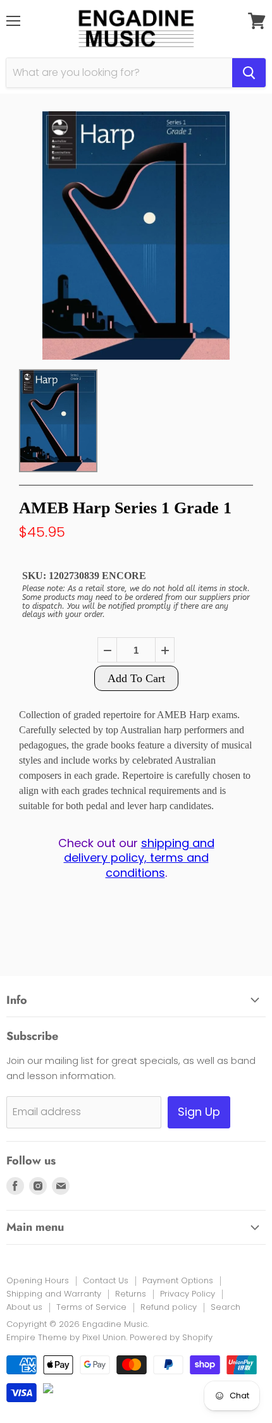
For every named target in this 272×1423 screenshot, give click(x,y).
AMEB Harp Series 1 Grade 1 (125, 508)
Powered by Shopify (171, 1337)
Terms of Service (91, 1307)
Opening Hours (37, 1280)
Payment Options (177, 1280)
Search (225, 1307)
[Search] (249, 72)
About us (24, 1307)
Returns (130, 1294)
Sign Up (199, 1112)
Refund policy (168, 1307)
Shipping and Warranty (53, 1294)
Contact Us (105, 1280)
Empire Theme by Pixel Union (66, 1337)
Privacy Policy (187, 1294)
